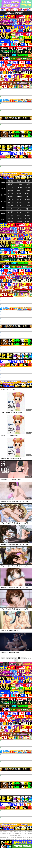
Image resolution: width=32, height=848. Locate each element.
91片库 (11, 209)
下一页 (23, 658)
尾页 (16, 660)
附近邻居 (10, 193)
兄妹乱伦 (19, 218)
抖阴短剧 (19, 221)
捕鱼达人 (10, 199)
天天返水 (27, 202)
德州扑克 (27, 199)
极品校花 (10, 221)
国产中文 (10, 218)
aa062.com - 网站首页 (14, 13)
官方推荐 (3, 201)
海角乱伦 (27, 212)
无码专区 (3, 213)
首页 (3, 658)
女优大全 (19, 209)
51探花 (28, 206)
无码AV (3, 207)
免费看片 (10, 212)
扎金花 (19, 202)
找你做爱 (27, 193)
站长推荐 (3, 195)
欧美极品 (19, 184)
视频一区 (3, 182)
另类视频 (27, 190)
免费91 (19, 212)
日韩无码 (27, 221)
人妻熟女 (10, 190)
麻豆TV (19, 206)
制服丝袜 (19, 190)
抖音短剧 (10, 206)
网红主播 (19, 181)
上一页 (8, 658)
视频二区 (3, 188)
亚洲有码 (10, 184)
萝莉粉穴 (19, 215)
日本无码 (27, 181)
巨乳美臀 (27, 187)
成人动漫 (27, 184)
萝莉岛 (28, 209)
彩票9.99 (10, 202)
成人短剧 (27, 218)
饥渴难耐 (19, 193)
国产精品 (10, 181)
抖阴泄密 (27, 215)
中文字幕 (19, 187)
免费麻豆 (10, 215)
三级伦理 (10, 187)
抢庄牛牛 (19, 199)
